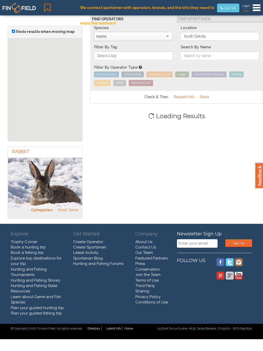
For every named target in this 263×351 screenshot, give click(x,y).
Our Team (144, 252)
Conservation (147, 269)
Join (246, 11)
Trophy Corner (24, 241)
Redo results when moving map (45, 32)
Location (189, 27)
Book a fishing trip (27, 252)
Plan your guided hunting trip (37, 308)
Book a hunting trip (28, 247)
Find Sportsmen (195, 19)
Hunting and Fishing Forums (98, 263)
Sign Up (238, 243)
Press (140, 263)
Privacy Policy (148, 296)
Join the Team (148, 274)
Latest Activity (85, 252)
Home (129, 328)
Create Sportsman (89, 247)
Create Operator (88, 241)
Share (204, 97)
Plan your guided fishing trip (36, 313)
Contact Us (145, 247)
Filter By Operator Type (116, 67)
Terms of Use (147, 280)
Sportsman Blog (88, 258)
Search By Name (196, 47)
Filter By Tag (105, 47)
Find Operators (108, 19)
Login (246, 5)
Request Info (184, 97)
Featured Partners (151, 258)
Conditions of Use (151, 302)
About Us (143, 241)
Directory (94, 328)
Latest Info (113, 328)
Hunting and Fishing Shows (35, 280)
